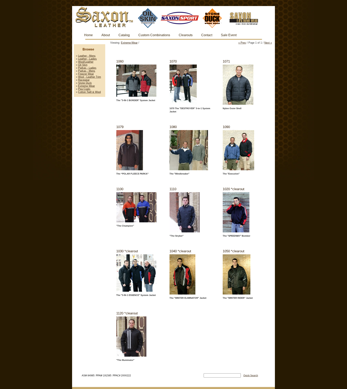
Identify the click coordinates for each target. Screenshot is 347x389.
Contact (206, 35)
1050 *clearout (233, 251)
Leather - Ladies (87, 58)
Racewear (84, 79)
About (105, 35)
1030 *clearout (127, 251)
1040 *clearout (180, 251)
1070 (173, 61)
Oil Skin (82, 64)
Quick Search (250, 375)
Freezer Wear (86, 73)
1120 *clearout (127, 313)
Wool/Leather (85, 61)
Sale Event (229, 35)
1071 (226, 61)
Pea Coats (84, 88)
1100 (119, 189)
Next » (268, 42)
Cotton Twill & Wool (89, 91)
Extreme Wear (86, 85)
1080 (173, 127)
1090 (226, 127)
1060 (119, 61)
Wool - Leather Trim (89, 76)
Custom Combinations (154, 35)
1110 (172, 189)
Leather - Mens (87, 55)
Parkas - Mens (86, 70)
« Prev (242, 42)
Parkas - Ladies (87, 67)
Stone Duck (85, 82)
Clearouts (186, 35)
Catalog (124, 35)
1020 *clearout (233, 189)
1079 (119, 127)
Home (88, 35)
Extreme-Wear (129, 42)
